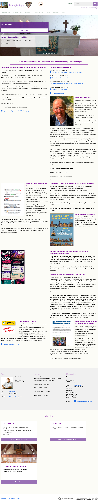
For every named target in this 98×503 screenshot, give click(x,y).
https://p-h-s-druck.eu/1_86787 (11, 344)
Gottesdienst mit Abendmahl (60, 78)
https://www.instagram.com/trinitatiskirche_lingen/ (16, 111)
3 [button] (49, 53)
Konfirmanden (39, 13)
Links (63, 13)
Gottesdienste (5, 13)
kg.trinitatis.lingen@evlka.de (84, 401)
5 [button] (55, 53)
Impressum (3, 498)
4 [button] (52, 53)
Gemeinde (28, 13)
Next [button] (95, 35)
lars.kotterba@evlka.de (17, 397)
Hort (48, 13)
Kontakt (70, 3)
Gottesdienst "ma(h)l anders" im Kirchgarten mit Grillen (67, 72)
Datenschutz (11, 498)
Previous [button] (2, 35)
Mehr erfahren (24, 30)
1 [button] (43, 53)
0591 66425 (12, 391)
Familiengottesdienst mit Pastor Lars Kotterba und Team (67, 83)
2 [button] (46, 53)
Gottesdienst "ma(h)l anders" (60, 89)
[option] (49, 35)
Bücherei (56, 13)
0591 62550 (77, 385)
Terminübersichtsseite (58, 93)
